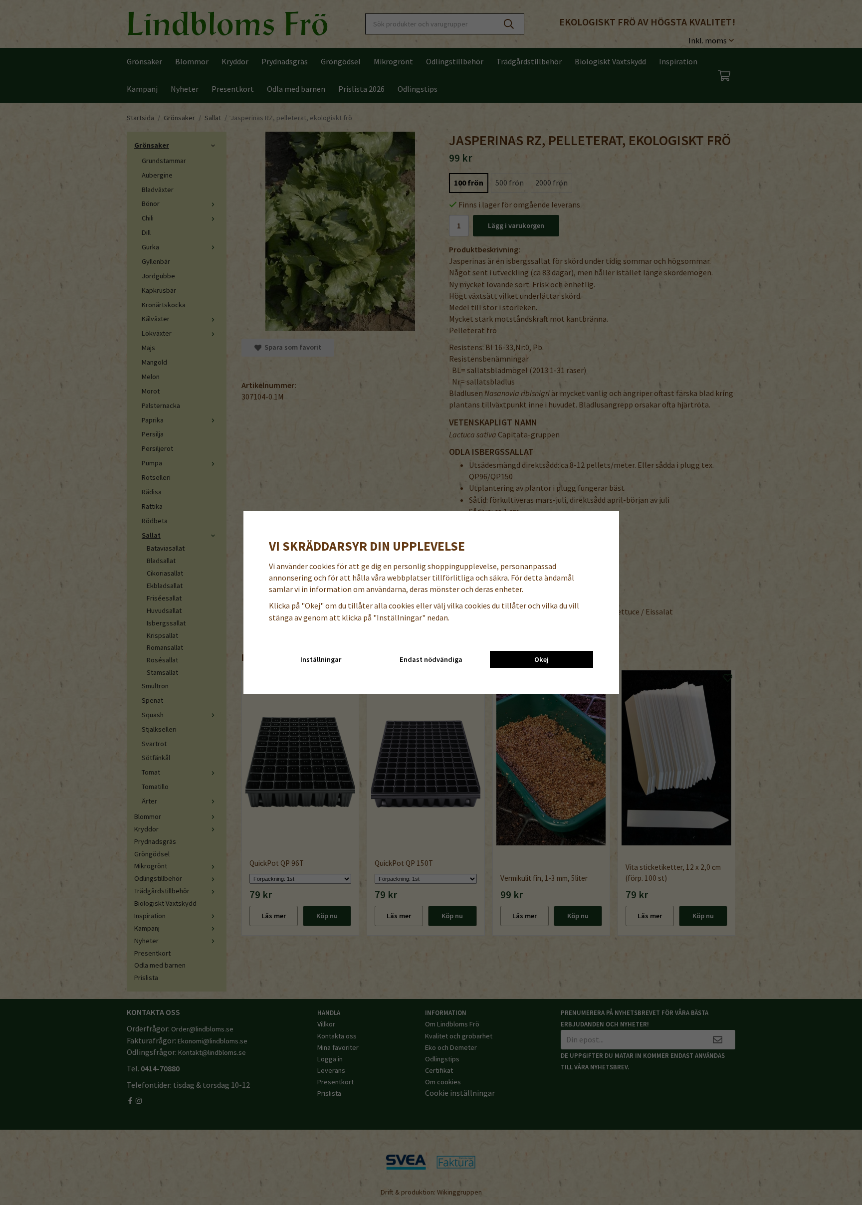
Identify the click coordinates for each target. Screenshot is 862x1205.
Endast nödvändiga (431, 659)
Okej (541, 659)
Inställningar (320, 659)
